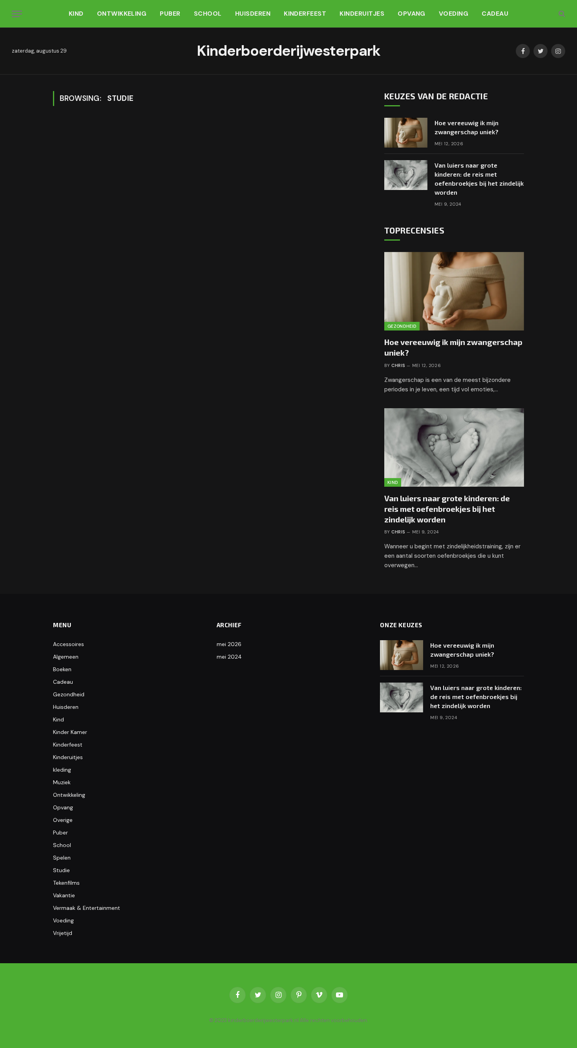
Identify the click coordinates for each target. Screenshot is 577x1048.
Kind (76, 13)
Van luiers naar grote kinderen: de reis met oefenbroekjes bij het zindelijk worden (479, 178)
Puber (170, 13)
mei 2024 (229, 656)
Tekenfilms (66, 882)
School (208, 13)
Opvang (411, 13)
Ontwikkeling (122, 13)
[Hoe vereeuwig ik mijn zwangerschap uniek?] (405, 133)
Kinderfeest (305, 13)
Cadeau (495, 13)
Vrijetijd (62, 933)
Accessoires (68, 644)
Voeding (453, 13)
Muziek (62, 782)
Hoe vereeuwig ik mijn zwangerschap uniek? (466, 127)
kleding (62, 769)
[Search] (561, 14)
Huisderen (252, 13)
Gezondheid (401, 326)
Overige (63, 819)
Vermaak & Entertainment (86, 907)
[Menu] (17, 14)
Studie (61, 870)
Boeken (62, 669)
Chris (398, 365)
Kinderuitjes (362, 13)
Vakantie (64, 895)
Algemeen (66, 656)
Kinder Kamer (70, 732)
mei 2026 (229, 644)
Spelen (62, 857)
